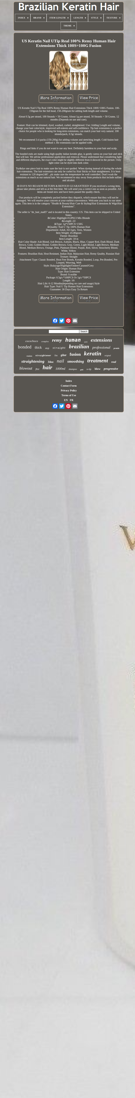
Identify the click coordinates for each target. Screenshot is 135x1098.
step (47, 348)
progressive (111, 368)
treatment (97, 360)
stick (85, 342)
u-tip (89, 369)
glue (63, 355)
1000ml (60, 368)
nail (60, 360)
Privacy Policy (69, 390)
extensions (101, 340)
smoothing (75, 361)
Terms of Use (68, 395)
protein (116, 348)
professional (101, 347)
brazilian (79, 346)
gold (81, 370)
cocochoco (31, 341)
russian (29, 356)
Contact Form (69, 385)
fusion (75, 354)
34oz (51, 361)
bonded (24, 346)
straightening (32, 361)
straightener (43, 355)
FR (71, 400)
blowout (25, 368)
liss (55, 355)
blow (97, 368)
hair (47, 367)
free (37, 369)
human (73, 340)
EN (66, 400)
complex (45, 341)
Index (69, 380)
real (113, 361)
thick (38, 347)
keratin (92, 353)
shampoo (73, 369)
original (108, 355)
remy (57, 340)
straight (59, 348)
